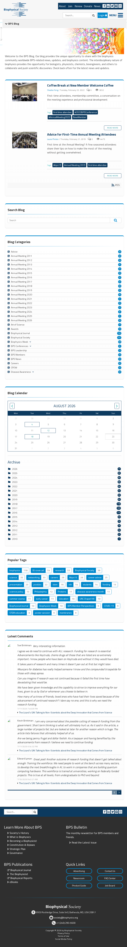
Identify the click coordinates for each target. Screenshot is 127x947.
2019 (14, 499)
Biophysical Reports (21, 878)
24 (120, 354)
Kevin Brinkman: (25, 720)
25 (120, 290)
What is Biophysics (20, 837)
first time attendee (62, 112)
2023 (14, 482)
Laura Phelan (53, 139)
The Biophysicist (19, 874)
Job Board (110, 885)
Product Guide (79, 885)
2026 (14, 469)
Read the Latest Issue (84, 842)
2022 (14, 486)
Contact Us (110, 871)
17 (120, 324)
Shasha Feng (52, 90)
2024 (14, 477)
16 (120, 329)
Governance (16, 853)
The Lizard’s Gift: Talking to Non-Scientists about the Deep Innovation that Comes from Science (65, 712)
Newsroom (79, 878)
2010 (14, 539)
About (62, 6)
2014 (14, 521)
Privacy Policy (64, 933)
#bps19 (57, 165)
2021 (14, 490)
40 (120, 256)
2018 (14, 504)
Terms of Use (63, 936)
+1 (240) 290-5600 (65, 923)
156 (119, 333)
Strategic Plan (17, 849)
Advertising (79, 871)
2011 (14, 534)
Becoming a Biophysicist (23, 841)
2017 (14, 508)
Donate (88, 6)
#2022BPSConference (86, 112)
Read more (112, 127)
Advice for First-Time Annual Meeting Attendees (25, 140)
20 (120, 251)
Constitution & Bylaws (22, 845)
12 (120, 350)
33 (120, 273)
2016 (14, 512)
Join (70, 6)
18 (32, 436)
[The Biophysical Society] (16, 9)
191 (119, 337)
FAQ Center (110, 878)
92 (120, 363)
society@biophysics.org (66, 917)
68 (120, 341)
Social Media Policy (63, 939)
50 (120, 372)
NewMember (79, 117)
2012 (14, 530)
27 (120, 307)
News (97, 6)
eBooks (14, 882)
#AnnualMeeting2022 (59, 117)
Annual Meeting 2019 (74, 165)
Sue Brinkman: (24, 645)
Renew (78, 6)
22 (120, 367)
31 (120, 264)
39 (120, 286)
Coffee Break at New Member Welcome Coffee (25, 92)
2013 (14, 525)
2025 (14, 473)
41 (120, 281)
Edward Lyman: (24, 758)
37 (120, 277)
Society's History (19, 833)
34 (120, 260)
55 (120, 359)
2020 (14, 495)
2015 (14, 517)
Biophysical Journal (20, 870)
